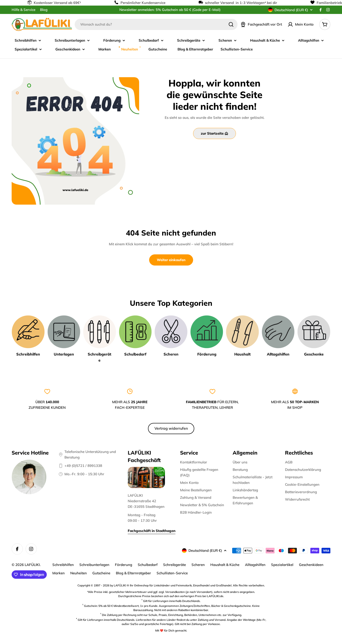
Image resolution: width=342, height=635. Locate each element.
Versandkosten (175, 592)
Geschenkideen (311, 564)
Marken (58, 573)
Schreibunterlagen (94, 564)
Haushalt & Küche (224, 564)
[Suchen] (231, 24)
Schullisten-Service (172, 573)
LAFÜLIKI (32, 564)
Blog (43, 9)
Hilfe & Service (23, 9)
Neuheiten (78, 573)
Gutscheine (101, 573)
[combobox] (156, 24)
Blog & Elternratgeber (133, 573)
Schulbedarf (148, 564)
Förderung (123, 564)
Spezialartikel (282, 564)
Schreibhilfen (63, 564)
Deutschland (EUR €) (291, 10)
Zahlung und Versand (211, 620)
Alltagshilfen (255, 564)
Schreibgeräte (174, 564)
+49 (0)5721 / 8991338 (83, 465)
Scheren (198, 564)
